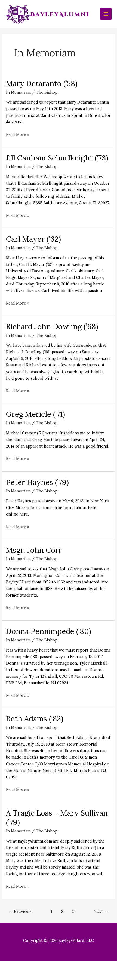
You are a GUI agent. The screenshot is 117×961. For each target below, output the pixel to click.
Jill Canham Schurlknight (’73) (57, 157)
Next (101, 911)
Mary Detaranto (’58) (42, 83)
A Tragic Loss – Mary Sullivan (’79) (57, 817)
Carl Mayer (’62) (33, 239)
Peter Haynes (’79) (37, 482)
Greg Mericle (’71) (35, 414)
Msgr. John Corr (34, 550)
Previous (20, 911)
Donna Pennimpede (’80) (48, 631)
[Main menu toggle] (106, 14)
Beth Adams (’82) (34, 718)
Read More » (17, 135)
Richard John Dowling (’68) (52, 326)
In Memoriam (18, 92)
